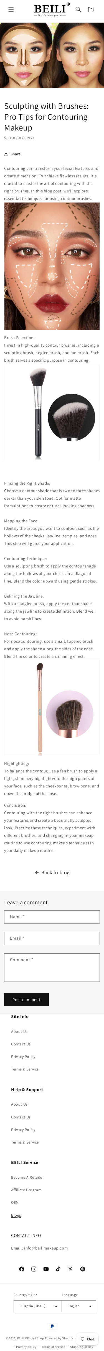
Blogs (16, 1215)
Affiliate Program (26, 1189)
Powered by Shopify (59, 1338)
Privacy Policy (23, 1056)
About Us (19, 1031)
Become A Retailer (27, 1177)
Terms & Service (25, 1069)
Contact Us (21, 1044)
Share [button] (16, 153)
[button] (11, 9)
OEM (15, 1202)
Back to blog (55, 872)
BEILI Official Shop (30, 1338)
